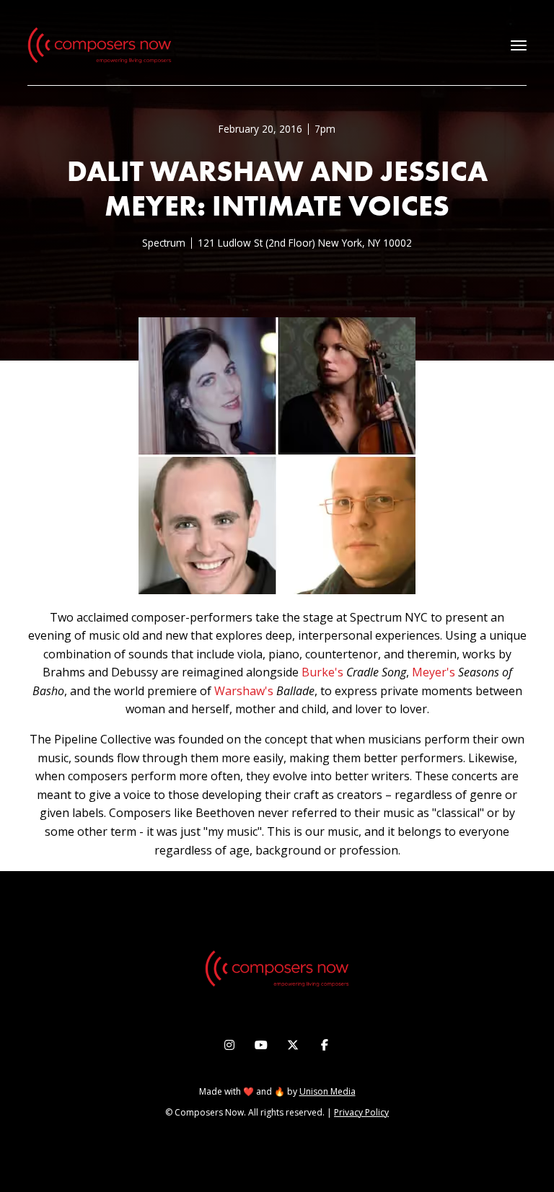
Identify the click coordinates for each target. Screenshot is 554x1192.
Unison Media (327, 1091)
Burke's (322, 672)
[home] (99, 45)
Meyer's (433, 672)
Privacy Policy (361, 1112)
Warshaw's (243, 691)
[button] (518, 45)
